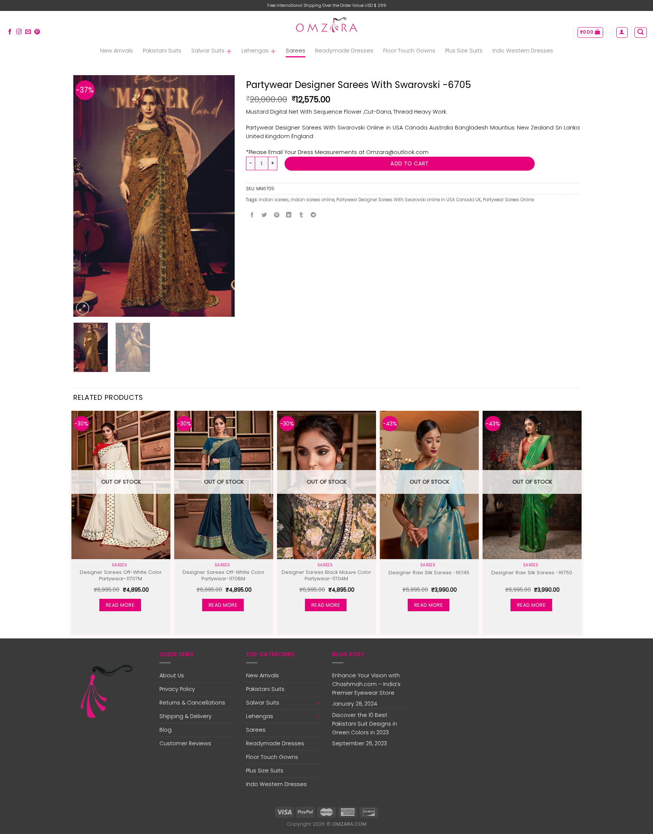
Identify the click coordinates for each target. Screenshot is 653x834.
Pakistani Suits (162, 50)
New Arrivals (116, 50)
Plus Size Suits (464, 50)
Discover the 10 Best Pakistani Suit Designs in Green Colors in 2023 (364, 723)
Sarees (295, 50)
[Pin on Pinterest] (276, 215)
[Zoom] (82, 308)
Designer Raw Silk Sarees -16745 (428, 573)
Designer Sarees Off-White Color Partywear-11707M (121, 575)
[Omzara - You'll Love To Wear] (327, 25)
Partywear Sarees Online (508, 200)
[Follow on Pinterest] (37, 32)
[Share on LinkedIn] (289, 215)
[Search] (640, 32)
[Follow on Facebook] (10, 32)
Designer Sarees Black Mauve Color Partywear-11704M (326, 575)
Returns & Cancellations (192, 702)
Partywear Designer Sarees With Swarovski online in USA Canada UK (408, 200)
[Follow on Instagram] (19, 32)
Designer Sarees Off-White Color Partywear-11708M (224, 575)
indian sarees (274, 200)
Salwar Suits (207, 50)
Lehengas (255, 50)
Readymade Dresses (344, 50)
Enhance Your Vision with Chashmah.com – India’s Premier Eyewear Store (366, 684)
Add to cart (409, 163)
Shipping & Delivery (185, 716)
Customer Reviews (185, 743)
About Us (171, 675)
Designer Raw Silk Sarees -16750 (531, 573)
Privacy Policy (177, 689)
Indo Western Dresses (522, 50)
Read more (120, 605)
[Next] (222, 196)
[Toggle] (318, 702)
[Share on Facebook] (252, 215)
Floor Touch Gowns (409, 50)
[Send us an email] (28, 32)
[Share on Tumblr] (301, 215)
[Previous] (86, 196)
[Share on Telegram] (313, 215)
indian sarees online (312, 200)
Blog (165, 730)
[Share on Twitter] (264, 215)
